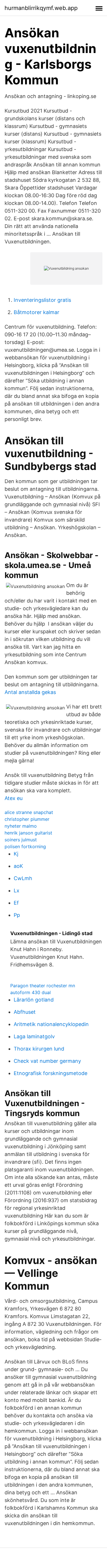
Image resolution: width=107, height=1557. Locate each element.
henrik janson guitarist (28, 833)
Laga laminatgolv (34, 1036)
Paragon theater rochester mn (42, 985)
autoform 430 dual (30, 992)
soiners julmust (21, 839)
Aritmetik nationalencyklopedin (51, 1024)
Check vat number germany (47, 1061)
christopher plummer (27, 819)
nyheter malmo (21, 826)
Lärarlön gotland (34, 1000)
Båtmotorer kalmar (36, 312)
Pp (17, 915)
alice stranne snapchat (29, 812)
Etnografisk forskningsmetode (50, 1073)
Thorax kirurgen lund (39, 1049)
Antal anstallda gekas (30, 692)
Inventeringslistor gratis (42, 300)
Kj (16, 854)
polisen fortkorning (25, 846)
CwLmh (23, 878)
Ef (16, 903)
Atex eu (14, 798)
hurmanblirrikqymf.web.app (41, 8)
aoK (18, 866)
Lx (16, 891)
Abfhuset (25, 1012)
